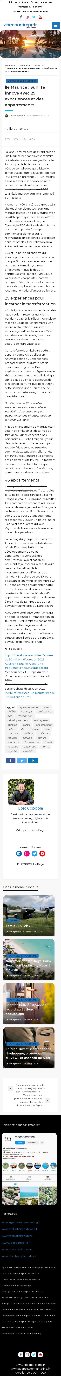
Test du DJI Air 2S (19, 926)
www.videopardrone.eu (17, 1249)
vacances (30, 746)
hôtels (11, 729)
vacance (12, 746)
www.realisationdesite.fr (17, 1235)
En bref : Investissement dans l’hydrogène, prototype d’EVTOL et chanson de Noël (28, 1053)
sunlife (42, 737)
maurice (12, 733)
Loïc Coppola (18, 115)
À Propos (14, 2)
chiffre (11, 711)
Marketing (46, 2)
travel (48, 742)
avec (47, 707)
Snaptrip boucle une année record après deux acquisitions (26, 1009)
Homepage (10, 65)
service (27, 737)
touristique (32, 742)
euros (26, 724)
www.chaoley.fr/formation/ (19, 1256)
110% (23, 139)
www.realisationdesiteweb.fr (20, 1229)
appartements (29, 707)
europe (12, 724)
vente (45, 746)
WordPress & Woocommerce (30, 11)
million (28, 733)
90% (7, 139)
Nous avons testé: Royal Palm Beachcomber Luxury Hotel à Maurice (28, 965)
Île (22, 729)
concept (26, 711)
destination (25, 715)
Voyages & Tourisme (30, 7)
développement (17, 720)
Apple (25, 2)
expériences (43, 724)
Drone (34, 2)
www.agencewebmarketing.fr (21, 1222)
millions (43, 733)
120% (31, 139)
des (9, 715)
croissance (44, 711)
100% (15, 139)
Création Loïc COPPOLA (30, 1372)
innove (34, 729)
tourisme (13, 742)
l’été (47, 729)
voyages (27, 751)
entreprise (40, 720)
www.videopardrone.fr (16, 1242)
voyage (12, 751)
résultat (12, 737)
